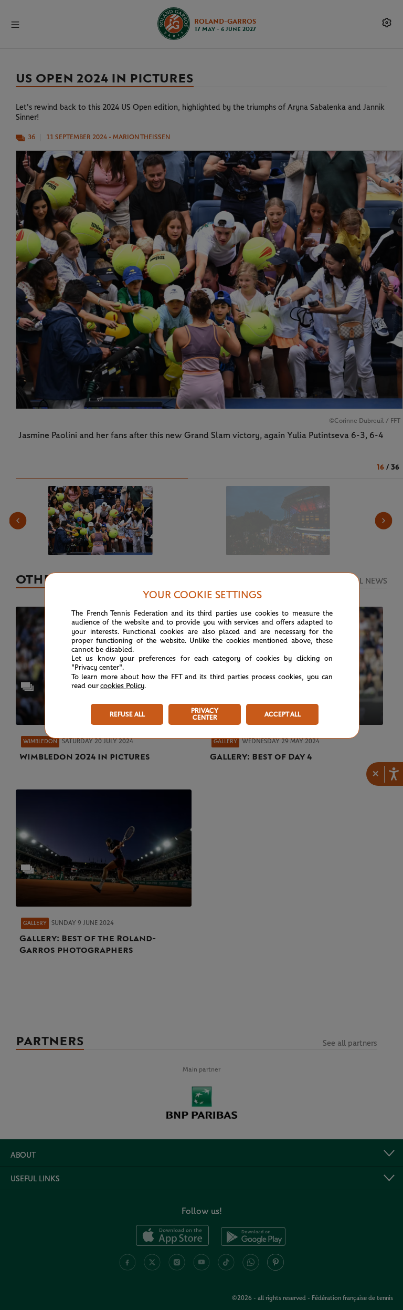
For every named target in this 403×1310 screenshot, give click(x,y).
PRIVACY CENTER (204, 714)
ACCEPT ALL (282, 714)
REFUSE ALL (127, 714)
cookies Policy (122, 686)
